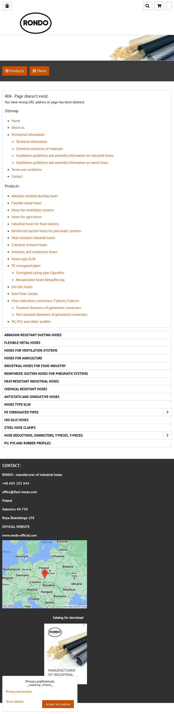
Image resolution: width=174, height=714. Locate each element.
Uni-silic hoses (22, 286)
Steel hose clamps (25, 293)
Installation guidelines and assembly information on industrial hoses (64, 155)
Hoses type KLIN (23, 258)
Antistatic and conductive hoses (34, 251)
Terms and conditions (27, 169)
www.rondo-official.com (19, 535)
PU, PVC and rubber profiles (31, 321)
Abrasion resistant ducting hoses (35, 196)
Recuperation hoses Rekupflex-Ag (40, 279)
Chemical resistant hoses (29, 244)
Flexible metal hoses (26, 203)
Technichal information (28, 134)
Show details (15, 701)
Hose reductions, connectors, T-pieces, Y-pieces (45, 300)
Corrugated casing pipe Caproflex (40, 272)
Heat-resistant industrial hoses (33, 237)
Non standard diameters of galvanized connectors (51, 314)
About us (18, 127)
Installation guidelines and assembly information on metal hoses (62, 162)
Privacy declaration (19, 691)
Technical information (31, 141)
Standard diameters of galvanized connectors (48, 307)
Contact (17, 176)
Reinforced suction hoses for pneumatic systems (46, 231)
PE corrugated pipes (26, 265)
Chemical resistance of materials (39, 148)
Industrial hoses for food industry (35, 223)
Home (16, 120)
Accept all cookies (58, 704)
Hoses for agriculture (27, 216)
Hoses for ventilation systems (33, 210)
